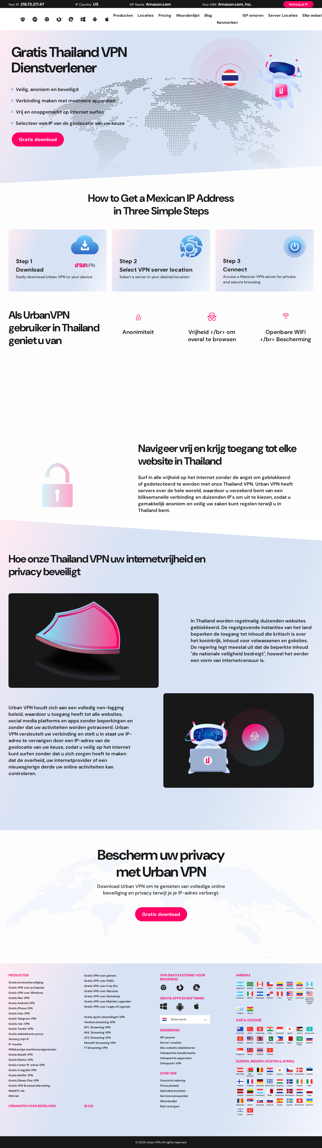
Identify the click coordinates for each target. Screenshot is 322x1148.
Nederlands (178, 1019)
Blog (208, 15)
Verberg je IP (298, 4)
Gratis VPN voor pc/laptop (26, 988)
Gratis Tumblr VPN (20, 1029)
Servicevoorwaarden (174, 1096)
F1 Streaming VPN (96, 1048)
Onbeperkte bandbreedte (177, 1053)
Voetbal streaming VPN (99, 1022)
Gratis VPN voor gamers (100, 976)
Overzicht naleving (172, 1080)
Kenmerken (170, 1030)
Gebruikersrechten (173, 1091)
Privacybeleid (169, 1086)
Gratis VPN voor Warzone (101, 991)
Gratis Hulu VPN (19, 1013)
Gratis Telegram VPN (22, 1019)
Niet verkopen (169, 1106)
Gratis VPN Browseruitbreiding (29, 1086)
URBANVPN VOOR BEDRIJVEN (32, 1106)
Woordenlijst (188, 15)
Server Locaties (283, 15)
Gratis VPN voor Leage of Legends (107, 1007)
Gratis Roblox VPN (20, 1060)
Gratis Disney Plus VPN (23, 1080)
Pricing (164, 15)
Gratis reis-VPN (19, 1024)
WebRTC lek (16, 1091)
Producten (123, 15)
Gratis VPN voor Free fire (101, 986)
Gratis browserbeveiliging (25, 982)
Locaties (146, 15)
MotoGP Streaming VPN (100, 1043)
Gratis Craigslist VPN (22, 1070)
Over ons (168, 1073)
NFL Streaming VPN (97, 1027)
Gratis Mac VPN (18, 998)
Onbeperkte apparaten (176, 1058)
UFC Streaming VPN (97, 1038)
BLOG (88, 1106)
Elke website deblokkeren (177, 1048)
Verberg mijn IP (18, 1039)
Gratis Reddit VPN (20, 1055)
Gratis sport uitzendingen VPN (104, 1017)
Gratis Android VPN (21, 1003)
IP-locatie (15, 1044)
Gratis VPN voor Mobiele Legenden (107, 1001)
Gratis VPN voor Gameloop (102, 996)
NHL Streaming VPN (97, 1032)
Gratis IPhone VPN (20, 1008)
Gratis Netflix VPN (20, 1075)
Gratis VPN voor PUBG (99, 981)
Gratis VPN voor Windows (25, 993)
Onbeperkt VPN (170, 1063)
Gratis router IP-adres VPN (26, 1065)
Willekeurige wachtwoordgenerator (32, 1049)
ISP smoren (253, 15)
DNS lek (13, 1096)
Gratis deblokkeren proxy (25, 1034)
